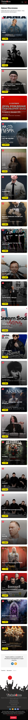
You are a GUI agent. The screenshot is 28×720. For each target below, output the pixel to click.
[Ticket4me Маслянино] (5, 1)
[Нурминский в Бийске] (14, 187)
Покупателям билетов (14, 702)
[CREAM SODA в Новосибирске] (14, 320)
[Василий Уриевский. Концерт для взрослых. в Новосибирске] (14, 214)
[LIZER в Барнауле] (14, 161)
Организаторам (14, 704)
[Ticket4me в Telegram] (15, 709)
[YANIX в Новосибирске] (14, 28)
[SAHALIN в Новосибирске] (14, 479)
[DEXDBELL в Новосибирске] (14, 452)
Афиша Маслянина (14, 700)
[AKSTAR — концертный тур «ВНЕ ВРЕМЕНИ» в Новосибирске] (14, 399)
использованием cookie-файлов (13, 714)
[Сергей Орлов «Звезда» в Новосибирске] (14, 293)
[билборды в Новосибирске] (14, 426)
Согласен (13, 717)
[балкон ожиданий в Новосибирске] (14, 373)
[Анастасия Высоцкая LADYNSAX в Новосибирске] (14, 558)
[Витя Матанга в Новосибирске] (14, 346)
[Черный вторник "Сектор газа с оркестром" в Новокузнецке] (14, 240)
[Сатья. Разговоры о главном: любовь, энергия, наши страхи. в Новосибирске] (14, 81)
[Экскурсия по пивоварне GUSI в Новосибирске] (14, 108)
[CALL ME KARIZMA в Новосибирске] (14, 134)
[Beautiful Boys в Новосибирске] (14, 55)
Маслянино (4, 3)
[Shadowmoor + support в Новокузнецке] (14, 611)
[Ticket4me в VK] (12, 663)
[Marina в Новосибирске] (14, 638)
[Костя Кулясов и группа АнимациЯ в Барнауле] (14, 585)
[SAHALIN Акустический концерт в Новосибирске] (14, 505)
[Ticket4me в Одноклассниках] (15, 663)
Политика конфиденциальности (14, 706)
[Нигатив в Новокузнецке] (14, 532)
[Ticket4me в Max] (18, 709)
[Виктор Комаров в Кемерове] (14, 267)
